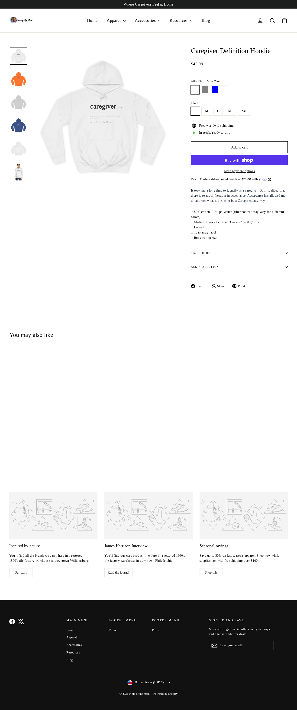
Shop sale (211, 572)
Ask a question (205, 266)
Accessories (146, 20)
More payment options (239, 171)
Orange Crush (225, 89)
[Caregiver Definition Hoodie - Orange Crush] (30, 433)
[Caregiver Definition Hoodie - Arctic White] (12, 433)
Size (195, 102)
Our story (21, 572)
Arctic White (195, 89)
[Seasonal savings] (244, 515)
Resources (179, 20)
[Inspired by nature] (53, 515)
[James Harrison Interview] (148, 515)
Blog (206, 20)
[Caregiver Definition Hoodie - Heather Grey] (18, 433)
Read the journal (118, 572)
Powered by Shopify (165, 693)
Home (92, 20)
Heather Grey (205, 89)
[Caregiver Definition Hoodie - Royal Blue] (24, 433)
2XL (244, 111)
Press (112, 630)
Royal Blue (215, 89)
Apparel (114, 20)
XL (230, 111)
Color (206, 80)
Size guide (200, 253)
